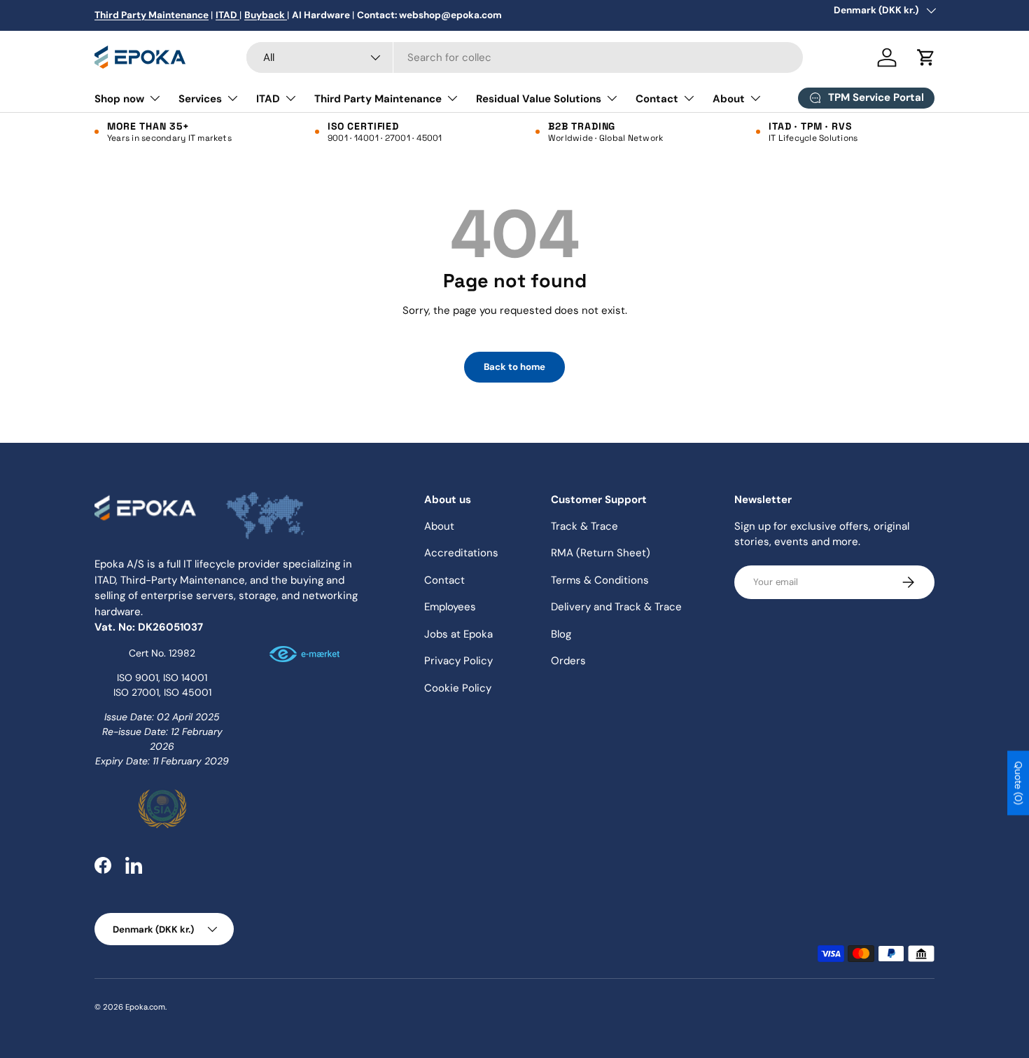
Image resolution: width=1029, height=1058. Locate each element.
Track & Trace (584, 526)
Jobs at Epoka (458, 634)
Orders (568, 661)
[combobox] (524, 57)
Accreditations (461, 553)
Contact (657, 99)
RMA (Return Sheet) (600, 553)
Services (200, 99)
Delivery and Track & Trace (616, 607)
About (729, 99)
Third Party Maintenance (378, 99)
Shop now (119, 99)
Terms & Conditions (600, 580)
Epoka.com (145, 1007)
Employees (450, 607)
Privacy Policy (458, 661)
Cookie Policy (457, 688)
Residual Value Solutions (538, 99)
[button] (926, 57)
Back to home (514, 367)
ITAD (268, 99)
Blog (561, 634)
